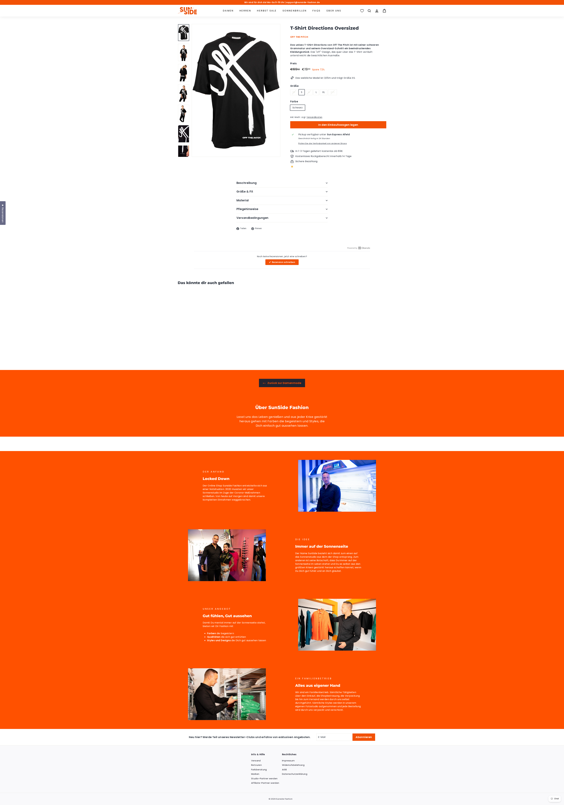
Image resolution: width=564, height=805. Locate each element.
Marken (255, 773)
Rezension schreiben (285, 263)
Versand (256, 760)
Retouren (256, 765)
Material (242, 200)
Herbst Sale (267, 10)
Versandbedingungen (252, 218)
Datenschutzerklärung (294, 773)
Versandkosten (314, 117)
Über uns (333, 10)
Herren (245, 10)
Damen (228, 10)
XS (293, 92)
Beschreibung (246, 183)
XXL (332, 92)
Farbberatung (259, 769)
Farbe (294, 101)
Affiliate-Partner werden (265, 782)
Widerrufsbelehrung (293, 765)
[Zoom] (236, 90)
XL (323, 92)
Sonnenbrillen (295, 10)
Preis (293, 63)
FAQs (316, 10)
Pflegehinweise (247, 209)
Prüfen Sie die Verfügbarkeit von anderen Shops (322, 143)
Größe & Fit (244, 192)
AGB (284, 769)
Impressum (288, 760)
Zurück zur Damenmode (284, 383)
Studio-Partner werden (264, 778)
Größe (294, 86)
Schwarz (297, 107)
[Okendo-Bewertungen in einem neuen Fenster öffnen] (358, 247)
